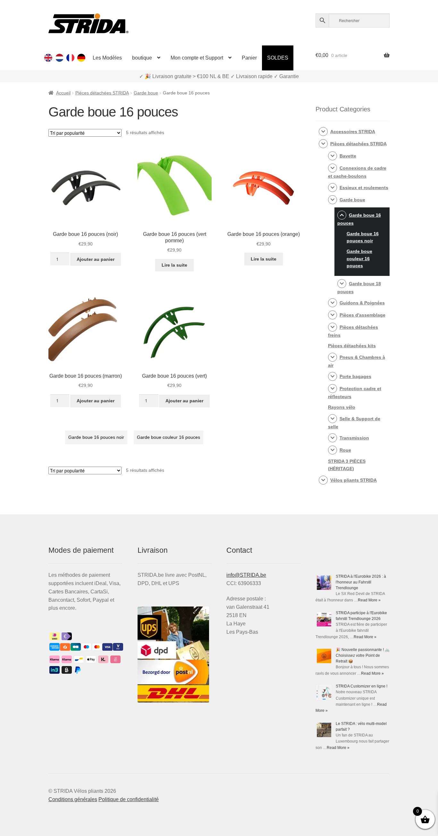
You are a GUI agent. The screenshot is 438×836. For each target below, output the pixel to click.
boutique (142, 57)
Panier (249, 57)
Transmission (354, 437)
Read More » (369, 600)
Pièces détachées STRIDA (102, 92)
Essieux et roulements (364, 187)
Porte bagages (355, 376)
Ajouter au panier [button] (95, 259)
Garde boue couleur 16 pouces (168, 437)
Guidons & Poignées (362, 302)
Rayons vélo (341, 407)
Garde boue (146, 92)
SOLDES (277, 57)
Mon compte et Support (197, 57)
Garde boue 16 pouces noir (96, 437)
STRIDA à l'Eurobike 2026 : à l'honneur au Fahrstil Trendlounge (361, 582)
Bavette (348, 155)
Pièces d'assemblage (362, 315)
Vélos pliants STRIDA (353, 480)
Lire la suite (174, 265)
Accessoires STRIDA (352, 131)
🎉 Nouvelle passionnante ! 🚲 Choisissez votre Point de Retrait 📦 (363, 655)
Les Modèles (107, 57)
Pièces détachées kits (352, 345)
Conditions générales (72, 799)
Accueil (63, 92)
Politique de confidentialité (128, 799)
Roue (345, 450)
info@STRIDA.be (246, 575)
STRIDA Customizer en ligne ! (361, 686)
